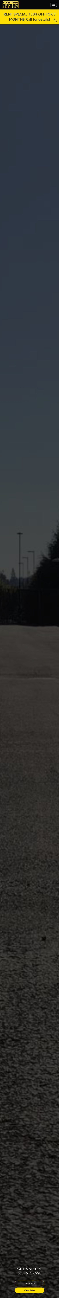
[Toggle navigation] (54, 5)
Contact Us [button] (29, 1283)
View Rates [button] (29, 1290)
